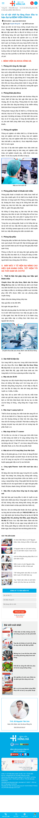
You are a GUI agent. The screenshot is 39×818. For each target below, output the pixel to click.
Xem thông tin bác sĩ (19, 727)
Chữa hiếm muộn (13, 8)
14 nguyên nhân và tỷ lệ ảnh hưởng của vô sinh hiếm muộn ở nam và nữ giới (25, 551)
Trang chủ (4, 8)
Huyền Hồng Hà (15, 23)
